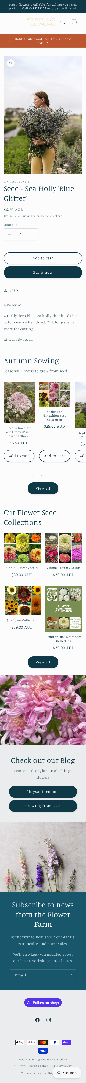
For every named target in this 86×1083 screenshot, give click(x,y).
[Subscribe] (70, 975)
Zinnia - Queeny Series (22, 568)
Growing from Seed (43, 806)
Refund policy (38, 1065)
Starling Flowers (40, 1059)
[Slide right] (53, 475)
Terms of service (32, 1073)
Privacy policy (62, 1065)
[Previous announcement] (9, 41)
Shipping (26, 216)
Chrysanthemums (43, 791)
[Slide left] (32, 475)
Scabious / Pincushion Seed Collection (54, 415)
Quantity (10, 225)
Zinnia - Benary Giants (64, 568)
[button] (10, 21)
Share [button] (14, 290)
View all (43, 488)
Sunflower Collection (22, 620)
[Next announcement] (77, 41)
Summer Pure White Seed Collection (64, 638)
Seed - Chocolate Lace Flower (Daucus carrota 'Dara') (19, 432)
